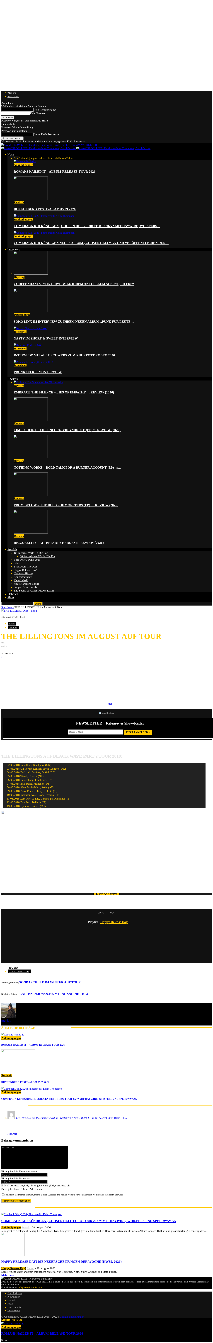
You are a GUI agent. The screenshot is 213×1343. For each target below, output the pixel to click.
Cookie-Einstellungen (72, 1316)
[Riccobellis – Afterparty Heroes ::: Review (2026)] (31, 532)
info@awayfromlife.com (30, 1287)
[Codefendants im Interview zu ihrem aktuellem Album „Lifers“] (31, 273)
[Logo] (38, 148)
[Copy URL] (43, 663)
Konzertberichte (23, 576)
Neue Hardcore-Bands (26, 583)
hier (110, 703)
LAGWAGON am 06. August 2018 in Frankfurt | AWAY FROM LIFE (55, 1117)
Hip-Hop (19, 277)
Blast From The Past (25, 566)
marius (4, 646)
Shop (10, 597)
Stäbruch (12, 594)
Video (69, 158)
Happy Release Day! (25, 570)
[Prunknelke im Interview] (33, 362)
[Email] (15, 663)
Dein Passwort (38, 113)
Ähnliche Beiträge (18, 1027)
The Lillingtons (19, 971)
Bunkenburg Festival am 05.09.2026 (45, 209)
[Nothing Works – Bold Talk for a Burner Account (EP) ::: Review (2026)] (31, 457)
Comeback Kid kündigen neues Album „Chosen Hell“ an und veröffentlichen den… (91, 243)
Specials (12, 549)
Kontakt (12, 1300)
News (10, 154)
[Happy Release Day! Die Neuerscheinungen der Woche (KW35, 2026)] (13, 1255)
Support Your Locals (25, 587)
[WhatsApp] (24, 663)
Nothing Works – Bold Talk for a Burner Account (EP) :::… (67, 467)
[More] (55, 663)
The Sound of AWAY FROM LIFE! (34, 590)
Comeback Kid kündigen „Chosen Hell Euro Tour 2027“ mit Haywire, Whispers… (87, 226)
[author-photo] (8, 1017)
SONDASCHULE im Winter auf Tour (50, 982)
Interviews (13, 249)
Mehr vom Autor (53, 1027)
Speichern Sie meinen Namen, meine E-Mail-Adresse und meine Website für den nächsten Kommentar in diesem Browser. (63, 1194)
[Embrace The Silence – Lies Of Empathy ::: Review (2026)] (38, 382)
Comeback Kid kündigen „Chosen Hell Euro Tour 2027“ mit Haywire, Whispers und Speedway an (69, 1099)
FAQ (10, 1303)
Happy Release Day (114, 922)
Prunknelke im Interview (38, 372)
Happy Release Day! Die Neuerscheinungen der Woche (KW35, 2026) (61, 1261)
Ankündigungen (28, 158)
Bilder (17, 563)
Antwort (12, 1133)
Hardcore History (23, 573)
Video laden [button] (108, 894)
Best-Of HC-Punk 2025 (27, 559)
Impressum (13, 1310)
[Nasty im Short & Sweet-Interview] (31, 328)
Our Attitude (14, 1293)
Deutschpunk (22, 314)
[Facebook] (6, 663)
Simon (30, 1268)
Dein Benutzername (45, 109)
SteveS (25, 1227)
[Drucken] (34, 663)
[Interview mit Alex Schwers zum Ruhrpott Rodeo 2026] (27, 345)
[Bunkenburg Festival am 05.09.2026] (31, 199)
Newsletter (13, 97)
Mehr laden (8, 1275)
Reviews (12, 378)
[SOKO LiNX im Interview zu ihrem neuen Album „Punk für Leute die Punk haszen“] (31, 311)
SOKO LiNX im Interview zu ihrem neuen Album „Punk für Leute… (74, 321)
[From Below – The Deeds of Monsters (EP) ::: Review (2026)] (31, 495)
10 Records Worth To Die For (31, 552)
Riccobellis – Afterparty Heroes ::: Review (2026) (59, 543)
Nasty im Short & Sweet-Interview (46, 338)
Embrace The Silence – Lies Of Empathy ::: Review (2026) (64, 392)
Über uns (11, 93)
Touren (62, 158)
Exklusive (42, 158)
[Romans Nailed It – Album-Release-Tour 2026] (25, 161)
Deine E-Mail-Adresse (46, 134)
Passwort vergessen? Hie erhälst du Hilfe (24, 120)
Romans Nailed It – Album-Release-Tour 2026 (55, 171)
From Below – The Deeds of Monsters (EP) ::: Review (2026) (66, 505)
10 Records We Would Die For (37, 556)
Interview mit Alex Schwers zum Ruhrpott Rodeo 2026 (64, 355)
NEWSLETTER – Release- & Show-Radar (110, 723)
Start (4, 607)
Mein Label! (21, 580)
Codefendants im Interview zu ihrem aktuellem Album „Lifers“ (74, 284)
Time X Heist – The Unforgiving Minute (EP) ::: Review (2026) (67, 430)
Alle (16, 158)
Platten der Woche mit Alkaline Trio (52, 994)
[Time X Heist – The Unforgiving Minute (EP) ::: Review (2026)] (31, 419)
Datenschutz (8, 124)
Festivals (53, 158)
